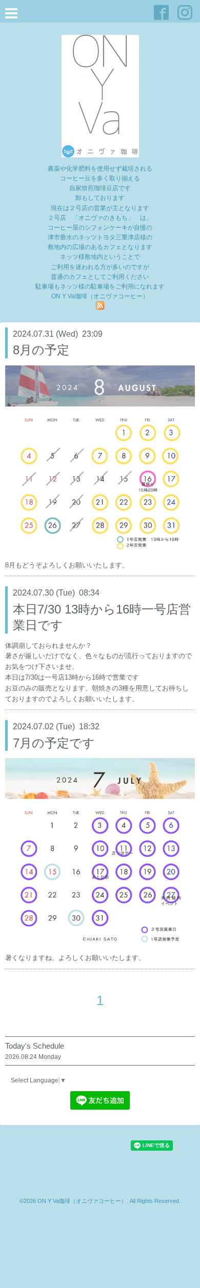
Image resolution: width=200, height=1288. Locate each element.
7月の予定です (54, 743)
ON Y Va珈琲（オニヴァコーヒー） (82, 1201)
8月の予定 (41, 350)
